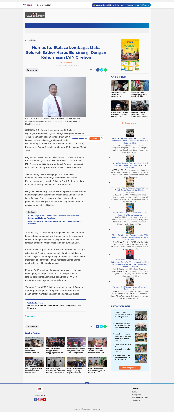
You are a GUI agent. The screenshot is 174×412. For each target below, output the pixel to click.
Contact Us (136, 401)
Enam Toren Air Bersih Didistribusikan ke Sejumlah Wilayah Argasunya (130, 214)
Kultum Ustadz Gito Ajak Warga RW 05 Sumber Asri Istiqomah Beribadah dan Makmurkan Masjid (120, 114)
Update (95, 139)
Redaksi (134, 392)
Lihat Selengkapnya (129, 368)
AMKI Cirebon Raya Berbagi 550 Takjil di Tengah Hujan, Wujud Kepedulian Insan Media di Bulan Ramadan (139, 114)
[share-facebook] (98, 70)
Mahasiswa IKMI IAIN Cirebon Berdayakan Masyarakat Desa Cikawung (54, 306)
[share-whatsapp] (105, 70)
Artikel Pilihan (118, 77)
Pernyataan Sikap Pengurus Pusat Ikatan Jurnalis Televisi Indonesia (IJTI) (139, 94)
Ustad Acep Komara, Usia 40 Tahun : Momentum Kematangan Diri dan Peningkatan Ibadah (118, 94)
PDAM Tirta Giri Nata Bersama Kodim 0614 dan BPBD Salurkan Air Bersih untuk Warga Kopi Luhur (130, 237)
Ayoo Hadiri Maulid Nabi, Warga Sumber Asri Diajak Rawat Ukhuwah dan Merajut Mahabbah (129, 190)
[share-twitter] (101, 70)
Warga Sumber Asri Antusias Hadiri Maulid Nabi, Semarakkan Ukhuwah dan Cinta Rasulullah (130, 165)
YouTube (45, 402)
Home (29, 5)
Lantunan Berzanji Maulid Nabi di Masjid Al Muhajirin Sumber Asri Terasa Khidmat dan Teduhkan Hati (122, 5)
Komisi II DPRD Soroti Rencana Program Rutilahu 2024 (130, 288)
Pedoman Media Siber (139, 398)
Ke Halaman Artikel (129, 123)
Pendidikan (31, 316)
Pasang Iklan (136, 395)
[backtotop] (87, 384)
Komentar (33, 70)
